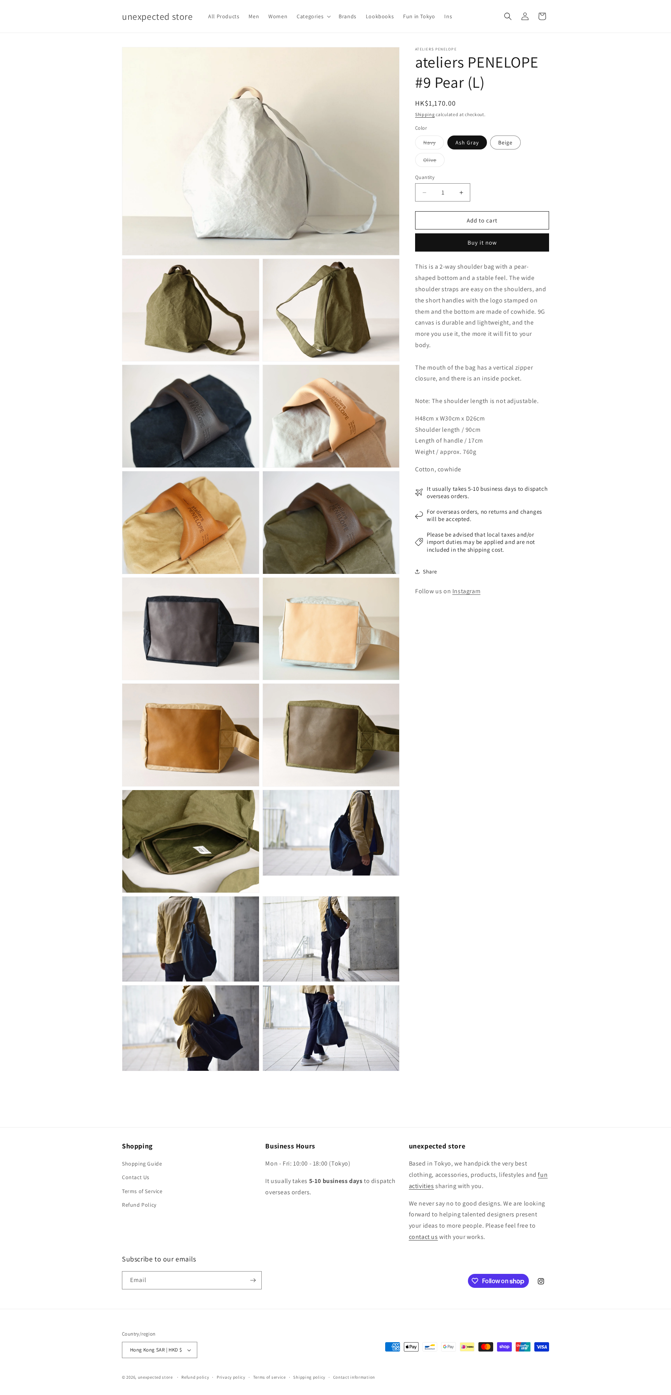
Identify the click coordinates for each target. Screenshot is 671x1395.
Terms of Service (142, 1191)
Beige (505, 142)
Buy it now (482, 242)
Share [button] (430, 571)
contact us (423, 1237)
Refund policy (195, 1377)
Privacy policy (231, 1377)
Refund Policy (139, 1204)
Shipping (425, 114)
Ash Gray (467, 142)
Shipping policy (309, 1377)
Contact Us (135, 1177)
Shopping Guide (142, 1163)
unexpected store (155, 1377)
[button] (313, 16)
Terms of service (269, 1377)
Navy (433, 144)
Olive (434, 161)
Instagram (466, 591)
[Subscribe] (252, 1280)
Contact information (354, 1377)
